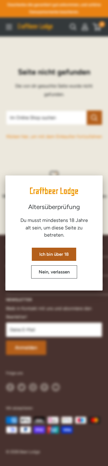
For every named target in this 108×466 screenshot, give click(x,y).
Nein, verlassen (54, 272)
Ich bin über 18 (54, 254)
